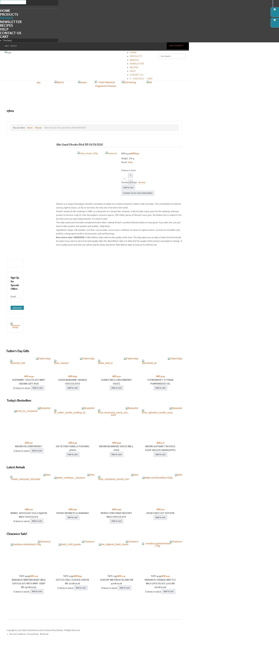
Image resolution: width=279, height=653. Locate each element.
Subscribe (17, 307)
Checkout (7, 40)
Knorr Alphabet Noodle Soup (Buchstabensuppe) (160, 448)
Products (9, 14)
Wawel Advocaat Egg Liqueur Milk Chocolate (28, 515)
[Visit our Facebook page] (15, 325)
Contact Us (10, 33)
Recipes (6, 25)
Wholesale (44, 634)
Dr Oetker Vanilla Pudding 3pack (72, 448)
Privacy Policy (32, 634)
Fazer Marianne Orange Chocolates (72, 381)
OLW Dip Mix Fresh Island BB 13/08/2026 (116, 581)
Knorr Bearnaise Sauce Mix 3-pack (116, 448)
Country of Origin (129, 182)
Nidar (130, 162)
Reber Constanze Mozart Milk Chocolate (116, 515)
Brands (6, 18)
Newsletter (11, 22)
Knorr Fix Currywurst (28, 446)
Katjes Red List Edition (160, 513)
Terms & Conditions (17, 634)
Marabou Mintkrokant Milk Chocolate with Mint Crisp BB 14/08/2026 (28, 583)
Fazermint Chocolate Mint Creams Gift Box (28, 381)
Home (5, 11)
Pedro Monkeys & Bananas (72, 513)
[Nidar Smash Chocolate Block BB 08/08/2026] (88, 153)
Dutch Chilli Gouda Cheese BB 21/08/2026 (72, 581)
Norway (141, 182)
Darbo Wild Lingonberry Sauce (116, 381)
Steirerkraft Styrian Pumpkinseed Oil (160, 381)
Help (4, 29)
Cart (4, 37)
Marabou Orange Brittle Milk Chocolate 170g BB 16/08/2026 (160, 583)
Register (13, 46)
